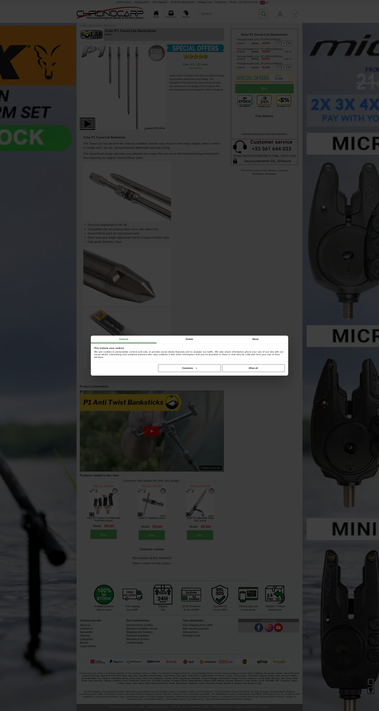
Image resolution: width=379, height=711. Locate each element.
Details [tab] (189, 339)
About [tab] (255, 339)
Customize (187, 368)
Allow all (253, 368)
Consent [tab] (123, 339)
